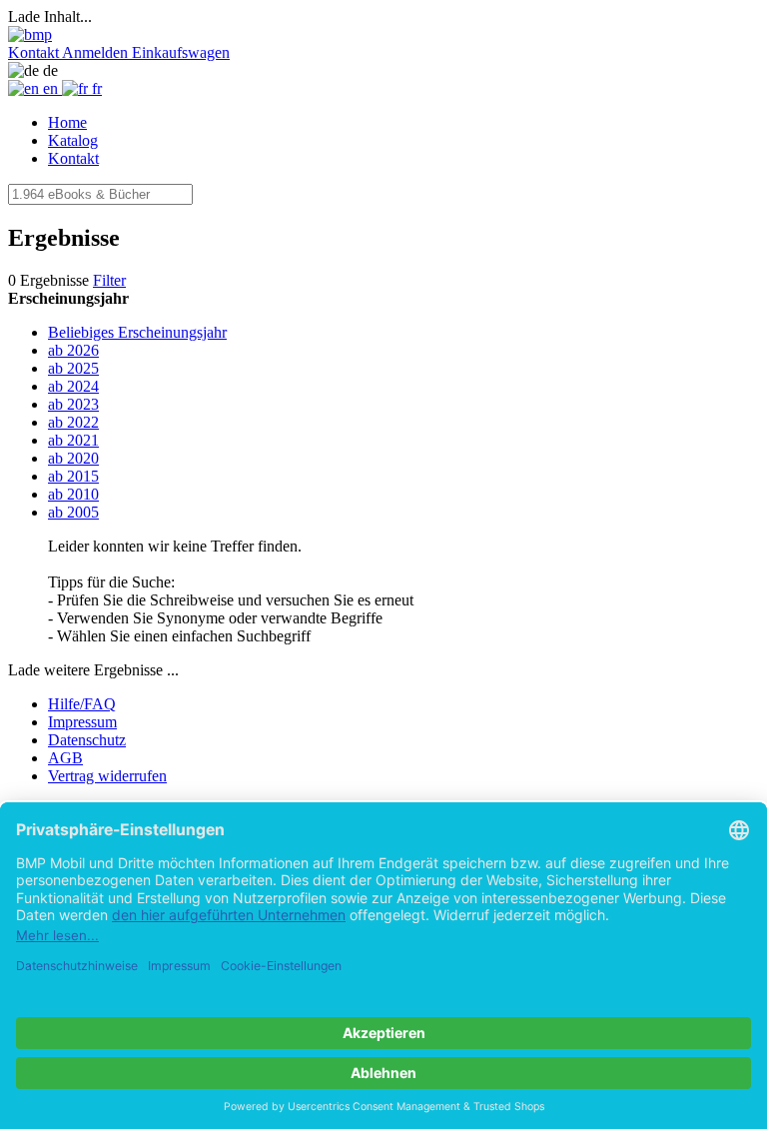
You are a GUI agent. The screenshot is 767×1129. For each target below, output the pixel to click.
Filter (109, 280)
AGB (65, 757)
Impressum (82, 721)
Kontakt (73, 158)
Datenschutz (87, 739)
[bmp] (30, 34)
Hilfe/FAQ (82, 703)
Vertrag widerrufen (107, 775)
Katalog (73, 140)
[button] (35, 52)
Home (67, 122)
